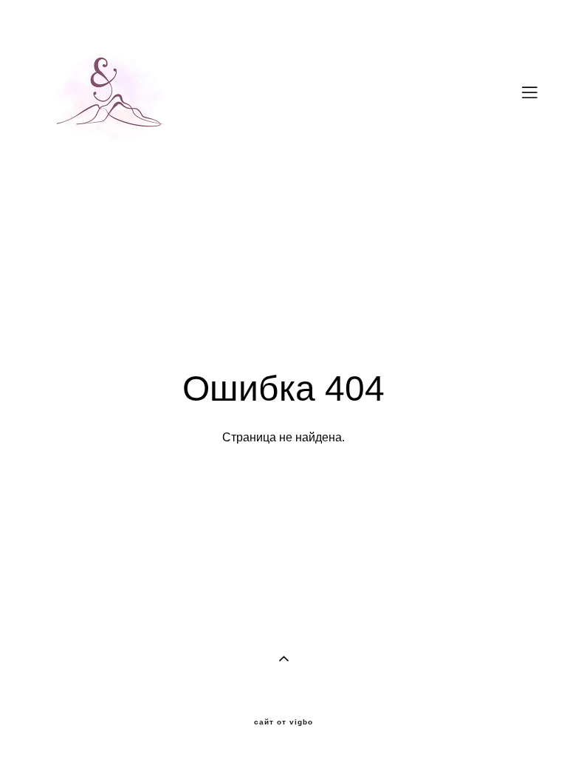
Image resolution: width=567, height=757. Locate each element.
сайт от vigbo (283, 722)
